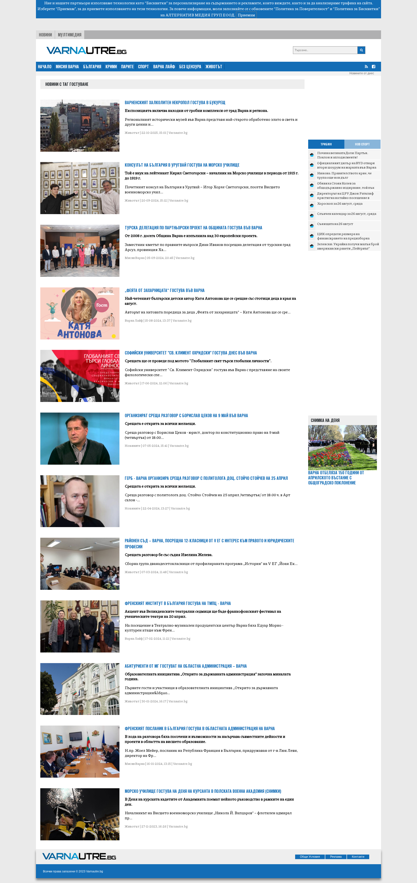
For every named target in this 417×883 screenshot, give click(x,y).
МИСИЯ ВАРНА (67, 66)
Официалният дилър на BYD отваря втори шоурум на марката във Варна (346, 165)
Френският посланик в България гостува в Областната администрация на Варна (200, 728)
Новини (45, 35)
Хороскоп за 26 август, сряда (339, 203)
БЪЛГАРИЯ (92, 66)
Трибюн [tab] (326, 144)
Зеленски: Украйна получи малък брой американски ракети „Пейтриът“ (348, 246)
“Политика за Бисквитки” (356, 8)
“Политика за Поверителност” (301, 8)
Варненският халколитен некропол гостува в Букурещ (175, 102)
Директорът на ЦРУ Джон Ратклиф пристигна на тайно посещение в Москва (345, 197)
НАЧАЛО (44, 66)
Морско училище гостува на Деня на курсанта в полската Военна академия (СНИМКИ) (203, 791)
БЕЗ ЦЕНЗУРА (190, 66)
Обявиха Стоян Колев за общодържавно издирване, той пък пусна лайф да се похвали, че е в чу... (345, 187)
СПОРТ (143, 66)
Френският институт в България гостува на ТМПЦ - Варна (178, 603)
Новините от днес (361, 73)
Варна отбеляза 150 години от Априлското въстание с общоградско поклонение (336, 477)
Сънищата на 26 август (335, 223)
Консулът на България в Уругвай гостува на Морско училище (182, 165)
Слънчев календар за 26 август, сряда (346, 213)
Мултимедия (69, 35)
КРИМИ (111, 66)
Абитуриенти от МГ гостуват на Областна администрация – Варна (186, 666)
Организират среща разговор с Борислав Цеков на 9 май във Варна (186, 415)
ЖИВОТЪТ (214, 66)
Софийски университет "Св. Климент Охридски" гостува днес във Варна (191, 353)
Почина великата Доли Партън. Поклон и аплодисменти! (342, 154)
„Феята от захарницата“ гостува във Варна (165, 290)
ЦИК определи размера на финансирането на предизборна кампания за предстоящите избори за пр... (347, 240)
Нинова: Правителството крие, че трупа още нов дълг (344, 175)
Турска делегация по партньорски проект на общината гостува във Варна (193, 228)
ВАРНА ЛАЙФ (164, 66)
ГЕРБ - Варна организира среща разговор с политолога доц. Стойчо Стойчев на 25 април (206, 478)
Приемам (246, 15)
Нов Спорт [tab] (362, 144)
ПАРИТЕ (127, 66)
